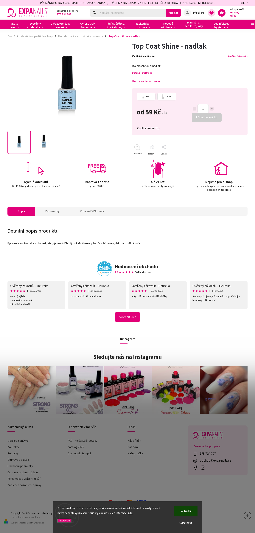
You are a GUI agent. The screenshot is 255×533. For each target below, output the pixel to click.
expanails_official (203, 467)
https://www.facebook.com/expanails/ (195, 467)
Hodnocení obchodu (136, 266)
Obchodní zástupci (79, 453)
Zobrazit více (127, 317)
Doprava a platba (18, 460)
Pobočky (12, 453)
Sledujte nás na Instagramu (127, 357)
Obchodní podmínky (20, 466)
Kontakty (13, 447)
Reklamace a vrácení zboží (23, 479)
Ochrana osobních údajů (22, 472)
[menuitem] (15, 25)
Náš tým (133, 447)
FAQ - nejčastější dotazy (82, 441)
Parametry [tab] (52, 211)
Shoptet (22, 522)
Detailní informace (142, 73)
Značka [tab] (92, 211)
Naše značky (135, 453)
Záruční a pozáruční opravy (24, 485)
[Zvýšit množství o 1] (212, 109)
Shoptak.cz (39, 522)
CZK (242, 3)
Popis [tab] (21, 211)
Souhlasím (186, 511)
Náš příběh (134, 441)
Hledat (173, 12)
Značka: (238, 56)
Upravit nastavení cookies (25, 517)
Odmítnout (185, 523)
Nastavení (64, 520)
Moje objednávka (18, 441)
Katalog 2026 (76, 447)
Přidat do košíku (206, 117)
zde (130, 513)
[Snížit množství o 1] (194, 109)
